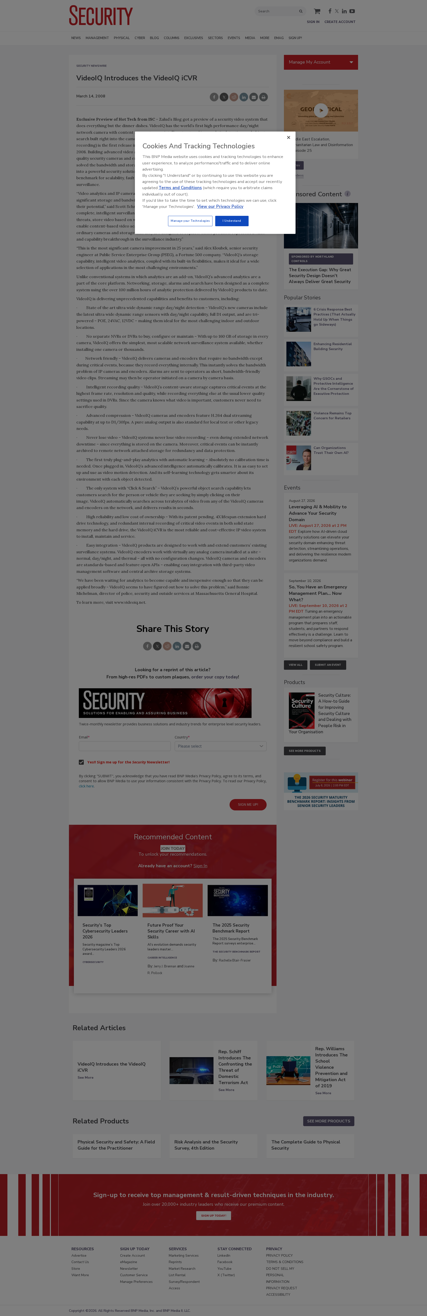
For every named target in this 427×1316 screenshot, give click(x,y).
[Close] (288, 137)
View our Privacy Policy (220, 206)
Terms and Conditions (180, 188)
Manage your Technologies (190, 221)
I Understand (232, 221)
